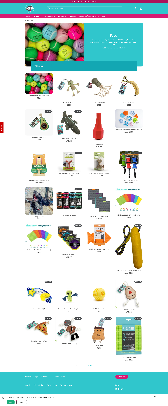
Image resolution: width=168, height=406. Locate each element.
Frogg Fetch (99, 144)
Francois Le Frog (69, 102)
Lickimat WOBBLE (69, 254)
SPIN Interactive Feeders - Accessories (129, 129)
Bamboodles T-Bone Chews (39, 180)
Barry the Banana (129, 102)
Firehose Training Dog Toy (129, 180)
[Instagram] (122, 388)
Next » (90, 365)
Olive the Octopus (99, 102)
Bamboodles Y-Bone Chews (69, 173)
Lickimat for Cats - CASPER (99, 249)
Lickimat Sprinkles (69, 216)
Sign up (122, 376)
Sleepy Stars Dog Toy (39, 309)
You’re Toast (99, 346)
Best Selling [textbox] (38, 66)
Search (27, 385)
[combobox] (42, 66)
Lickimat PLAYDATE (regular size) (39, 250)
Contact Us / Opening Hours (89, 16)
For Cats (61, 16)
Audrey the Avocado (39, 137)
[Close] (160, 396)
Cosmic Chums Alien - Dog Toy (69, 309)
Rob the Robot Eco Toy (69, 344)
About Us (72, 16)
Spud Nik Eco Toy (129, 309)
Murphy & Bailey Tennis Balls (39, 95)
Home (28, 16)
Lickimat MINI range (129, 357)
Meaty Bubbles (39, 217)
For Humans (49, 16)
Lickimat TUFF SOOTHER (99, 216)
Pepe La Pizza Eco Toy (39, 341)
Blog (103, 16)
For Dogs (36, 16)
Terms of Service (66, 385)
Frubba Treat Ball (99, 309)
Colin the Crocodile (69, 138)
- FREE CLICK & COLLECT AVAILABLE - (84, 1)
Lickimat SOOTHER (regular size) (129, 215)
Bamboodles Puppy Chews (99, 173)
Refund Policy (52, 385)
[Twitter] (116, 388)
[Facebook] (119, 388)
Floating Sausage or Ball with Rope (129, 270)
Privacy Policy (39, 385)
